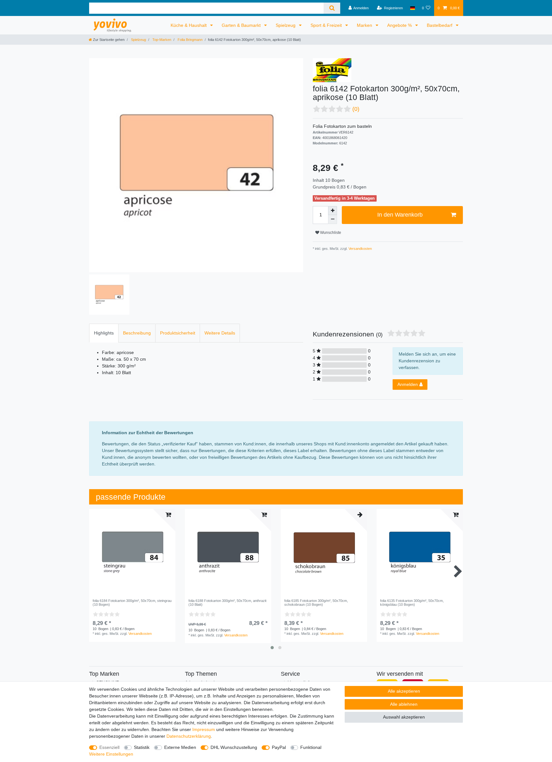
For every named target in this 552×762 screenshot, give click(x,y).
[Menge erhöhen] (332, 210)
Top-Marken (161, 40)
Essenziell (109, 747)
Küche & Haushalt (189, 25)
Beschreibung (137, 332)
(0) (355, 109)
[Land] (412, 8)
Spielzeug (286, 25)
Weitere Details (219, 332)
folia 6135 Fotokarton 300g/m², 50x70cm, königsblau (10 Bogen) (412, 602)
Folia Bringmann (190, 40)
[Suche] (332, 8)
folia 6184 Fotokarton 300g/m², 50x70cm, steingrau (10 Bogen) (132, 602)
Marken (365, 25)
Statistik (142, 747)
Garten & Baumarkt (242, 25)
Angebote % (400, 25)
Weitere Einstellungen (111, 754)
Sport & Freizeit (326, 25)
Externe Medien (180, 747)
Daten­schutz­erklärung (188, 736)
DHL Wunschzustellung (234, 747)
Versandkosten (360, 248)
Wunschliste (330, 232)
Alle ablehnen (404, 704)
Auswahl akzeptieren (404, 717)
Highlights (104, 332)
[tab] (104, 333)
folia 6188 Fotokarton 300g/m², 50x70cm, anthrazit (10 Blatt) (227, 602)
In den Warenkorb (400, 215)
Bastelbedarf (440, 25)
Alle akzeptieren (404, 691)
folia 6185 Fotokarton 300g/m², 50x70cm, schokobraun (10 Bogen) (316, 602)
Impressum (203, 729)
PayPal (279, 747)
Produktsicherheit (177, 332)
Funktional (310, 747)
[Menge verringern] (332, 219)
